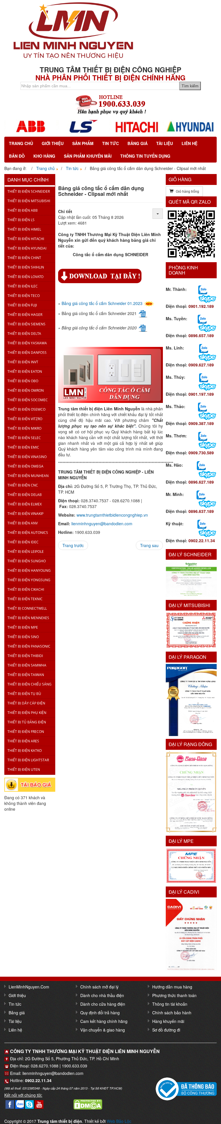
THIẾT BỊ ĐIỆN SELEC (24, 437)
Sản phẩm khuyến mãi (88, 156)
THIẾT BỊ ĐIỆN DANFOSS (27, 352)
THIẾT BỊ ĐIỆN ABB (22, 210)
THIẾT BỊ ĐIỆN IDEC (23, 542)
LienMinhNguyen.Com (29, 987)
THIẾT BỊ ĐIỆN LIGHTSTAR (28, 760)
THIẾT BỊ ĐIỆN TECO (23, 295)
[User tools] (158, 214)
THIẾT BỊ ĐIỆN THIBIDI (25, 655)
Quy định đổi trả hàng (100, 1012)
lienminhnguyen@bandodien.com (101, 523)
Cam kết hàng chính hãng (103, 1021)
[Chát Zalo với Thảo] (202, 406)
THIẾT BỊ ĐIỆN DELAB (24, 494)
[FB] (9, 1103)
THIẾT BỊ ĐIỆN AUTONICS (27, 532)
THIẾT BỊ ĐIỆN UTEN (23, 769)
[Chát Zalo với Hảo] (201, 465)
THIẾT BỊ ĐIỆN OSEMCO (26, 409)
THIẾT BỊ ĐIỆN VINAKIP (25, 513)
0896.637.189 (201, 511)
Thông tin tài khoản (169, 1004)
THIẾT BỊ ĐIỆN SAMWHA (26, 665)
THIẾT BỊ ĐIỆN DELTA (24, 333)
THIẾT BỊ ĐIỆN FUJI (22, 305)
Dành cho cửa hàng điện (102, 1004)
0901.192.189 (201, 306)
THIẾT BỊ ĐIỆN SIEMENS (26, 324)
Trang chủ (21, 143)
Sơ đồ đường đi (166, 1030)
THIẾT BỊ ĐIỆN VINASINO (27, 456)
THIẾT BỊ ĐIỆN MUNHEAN (28, 475)
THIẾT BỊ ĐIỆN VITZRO (24, 418)
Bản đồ (17, 156)
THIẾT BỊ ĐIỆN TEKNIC (25, 598)
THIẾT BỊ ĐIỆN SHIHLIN (25, 267)
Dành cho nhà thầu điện (102, 995)
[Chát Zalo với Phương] (201, 523)
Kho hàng (44, 156)
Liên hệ (189, 143)
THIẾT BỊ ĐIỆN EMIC (23, 447)
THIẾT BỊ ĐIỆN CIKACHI (25, 589)
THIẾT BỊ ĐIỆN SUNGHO (26, 561)
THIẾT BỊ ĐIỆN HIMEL (24, 229)
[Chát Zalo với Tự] (203, 377)
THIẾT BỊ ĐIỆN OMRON (25, 390)
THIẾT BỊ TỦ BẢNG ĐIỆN (26, 722)
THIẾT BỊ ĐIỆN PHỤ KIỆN (26, 712)
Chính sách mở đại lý (99, 987)
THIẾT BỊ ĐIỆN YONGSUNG (28, 580)
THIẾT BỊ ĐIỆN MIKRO (24, 428)
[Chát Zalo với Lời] (201, 494)
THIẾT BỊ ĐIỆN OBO (22, 380)
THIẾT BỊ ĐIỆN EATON (24, 371)
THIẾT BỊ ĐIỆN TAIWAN (25, 674)
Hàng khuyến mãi (168, 1021)
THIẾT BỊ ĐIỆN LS (21, 219)
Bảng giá (137, 143)
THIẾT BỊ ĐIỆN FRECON (25, 731)
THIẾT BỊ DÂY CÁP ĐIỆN (26, 703)
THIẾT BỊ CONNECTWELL (27, 608)
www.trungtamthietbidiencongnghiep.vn (112, 515)
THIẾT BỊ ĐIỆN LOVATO (25, 276)
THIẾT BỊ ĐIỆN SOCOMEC (27, 399)
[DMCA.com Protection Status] (87, 1103)
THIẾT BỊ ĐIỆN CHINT (24, 257)
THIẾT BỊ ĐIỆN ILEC (22, 286)
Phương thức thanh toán (174, 995)
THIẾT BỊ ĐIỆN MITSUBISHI (28, 200)
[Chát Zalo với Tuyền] (202, 318)
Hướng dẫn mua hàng (172, 987)
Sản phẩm (83, 143)
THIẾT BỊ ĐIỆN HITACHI (25, 238)
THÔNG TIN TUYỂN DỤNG (145, 156)
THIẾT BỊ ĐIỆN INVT (22, 362)
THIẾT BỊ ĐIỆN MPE (22, 627)
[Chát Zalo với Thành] (202, 289)
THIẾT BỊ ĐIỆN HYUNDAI (26, 248)
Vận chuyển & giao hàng (102, 1030)
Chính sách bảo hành (171, 1012)
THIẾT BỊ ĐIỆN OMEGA (25, 466)
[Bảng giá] (29, 784)
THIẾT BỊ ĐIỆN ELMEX (24, 504)
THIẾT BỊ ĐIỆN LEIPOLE (25, 551)
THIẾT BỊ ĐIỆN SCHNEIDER (28, 191)
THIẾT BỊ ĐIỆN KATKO (24, 750)
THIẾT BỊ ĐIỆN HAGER (24, 314)
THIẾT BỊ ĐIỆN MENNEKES (28, 617)
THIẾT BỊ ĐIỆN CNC (22, 485)
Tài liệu (164, 143)
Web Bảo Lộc (119, 1121)
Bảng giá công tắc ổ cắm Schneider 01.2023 (102, 303)
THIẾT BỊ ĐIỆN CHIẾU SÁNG (29, 684)
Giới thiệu (53, 143)
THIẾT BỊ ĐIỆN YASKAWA (27, 343)
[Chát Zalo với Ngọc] (202, 436)
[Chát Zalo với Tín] (203, 348)
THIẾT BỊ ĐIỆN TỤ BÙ (24, 693)
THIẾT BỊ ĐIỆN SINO (23, 636)
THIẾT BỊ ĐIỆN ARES (23, 741)
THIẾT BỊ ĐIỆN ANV (22, 523)
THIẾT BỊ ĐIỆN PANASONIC (28, 646)
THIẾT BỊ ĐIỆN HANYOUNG (29, 570)
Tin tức (110, 143)
